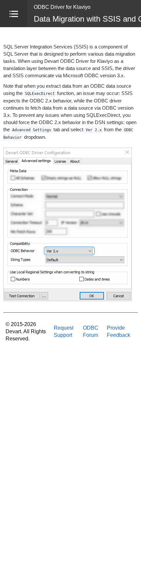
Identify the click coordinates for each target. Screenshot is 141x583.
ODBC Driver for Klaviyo (62, 7)
